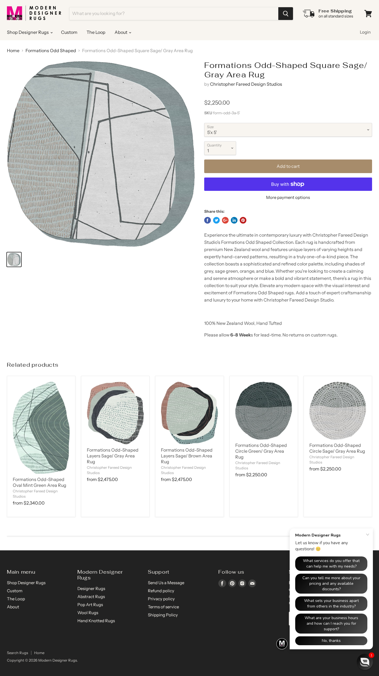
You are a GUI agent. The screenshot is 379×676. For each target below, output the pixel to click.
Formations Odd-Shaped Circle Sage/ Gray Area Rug (337, 448)
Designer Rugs (91, 588)
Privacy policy (161, 598)
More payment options (288, 197)
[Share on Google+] (225, 220)
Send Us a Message (166, 582)
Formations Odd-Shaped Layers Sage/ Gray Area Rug (112, 455)
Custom (69, 32)
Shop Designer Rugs (28, 32)
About (121, 32)
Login (365, 32)
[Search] (285, 13)
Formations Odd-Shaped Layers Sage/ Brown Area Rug (187, 455)
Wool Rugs (87, 612)
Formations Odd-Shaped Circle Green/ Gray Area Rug (261, 451)
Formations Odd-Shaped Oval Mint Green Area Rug (39, 482)
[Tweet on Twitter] (216, 220)
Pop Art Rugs (90, 604)
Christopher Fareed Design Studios (246, 84)
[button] (365, 662)
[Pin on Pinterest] (243, 220)
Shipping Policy (163, 614)
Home (13, 50)
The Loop (96, 32)
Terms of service (163, 606)
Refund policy (161, 590)
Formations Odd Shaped (51, 50)
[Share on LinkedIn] (234, 220)
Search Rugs (17, 652)
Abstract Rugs (91, 596)
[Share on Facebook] (207, 220)
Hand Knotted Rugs (96, 620)
